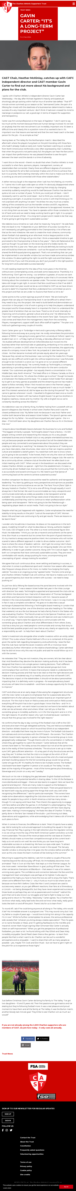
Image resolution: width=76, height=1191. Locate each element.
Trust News (25, 10)
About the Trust (27, 1142)
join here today (30, 1028)
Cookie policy (26, 1170)
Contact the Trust (27, 1138)
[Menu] (73, 4)
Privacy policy (26, 1166)
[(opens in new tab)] (38, 1066)
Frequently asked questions (32, 1150)
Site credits (25, 1175)
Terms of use (25, 1162)
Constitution (25, 1146)
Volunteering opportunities (31, 1154)
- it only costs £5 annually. (49, 1028)
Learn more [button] (7, 1188)
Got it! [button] (66, 1187)
